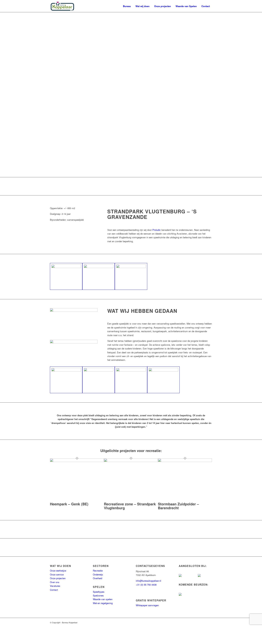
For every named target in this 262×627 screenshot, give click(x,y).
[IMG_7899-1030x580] (98, 379)
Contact (54, 589)
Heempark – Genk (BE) (69, 503)
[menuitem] (127, 6)
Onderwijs (98, 574)
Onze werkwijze (58, 570)
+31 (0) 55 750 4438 (146, 584)
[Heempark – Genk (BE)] (77, 461)
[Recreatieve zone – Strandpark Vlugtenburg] (131, 461)
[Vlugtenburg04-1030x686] (131, 276)
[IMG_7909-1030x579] (163, 379)
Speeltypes (98, 591)
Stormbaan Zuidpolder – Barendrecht (178, 505)
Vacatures (55, 586)
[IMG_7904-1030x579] (131, 379)
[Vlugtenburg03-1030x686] (98, 276)
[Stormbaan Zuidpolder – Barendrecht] (185, 461)
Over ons (54, 582)
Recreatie (98, 570)
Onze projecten (58, 578)
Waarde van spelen (102, 599)
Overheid (97, 578)
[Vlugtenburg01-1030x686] (66, 276)
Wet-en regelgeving (103, 603)
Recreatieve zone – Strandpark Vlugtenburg (130, 505)
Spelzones (98, 595)
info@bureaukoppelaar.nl (148, 580)
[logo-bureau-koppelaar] (62, 6)
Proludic (156, 230)
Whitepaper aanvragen (147, 605)
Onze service (57, 574)
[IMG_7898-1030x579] (66, 379)
